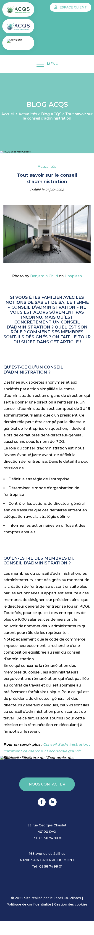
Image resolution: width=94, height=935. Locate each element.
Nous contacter (47, 784)
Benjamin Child (44, 276)
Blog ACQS (51, 114)
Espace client (73, 7)
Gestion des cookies (71, 904)
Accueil (8, 114)
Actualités (27, 114)
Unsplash (73, 276)
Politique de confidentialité (28, 904)
